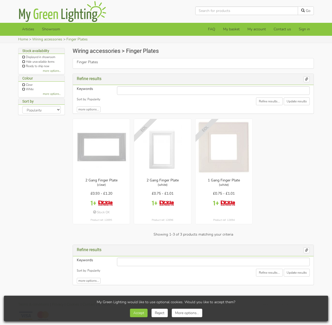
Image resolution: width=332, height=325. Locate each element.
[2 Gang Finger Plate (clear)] (101, 147)
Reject (159, 312)
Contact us (282, 29)
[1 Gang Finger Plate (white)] (223, 147)
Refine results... (269, 101)
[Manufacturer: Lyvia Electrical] (105, 203)
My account (256, 29)
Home (23, 39)
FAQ (211, 29)
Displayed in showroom (40, 57)
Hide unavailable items (40, 62)
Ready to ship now (37, 66)
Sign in (304, 29)
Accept (138, 312)
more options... (52, 71)
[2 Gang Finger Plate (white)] (162, 147)
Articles (28, 29)
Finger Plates (77, 39)
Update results (297, 101)
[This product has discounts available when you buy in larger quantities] (93, 203)
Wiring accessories (47, 39)
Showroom (51, 29)
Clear (29, 85)
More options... (187, 312)
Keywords (85, 88)
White (30, 89)
